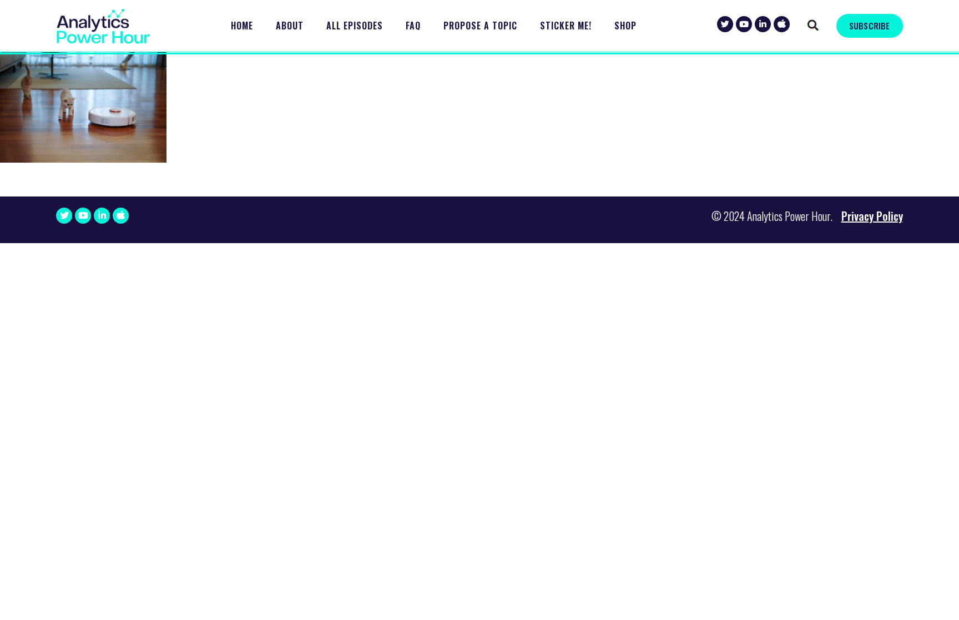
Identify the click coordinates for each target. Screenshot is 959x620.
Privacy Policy (872, 216)
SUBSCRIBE (869, 25)
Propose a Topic (480, 26)
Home (242, 26)
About (290, 26)
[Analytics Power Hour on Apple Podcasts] (782, 24)
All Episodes (354, 26)
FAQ (413, 26)
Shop (625, 26)
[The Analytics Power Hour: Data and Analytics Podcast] (103, 26)
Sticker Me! (566, 26)
